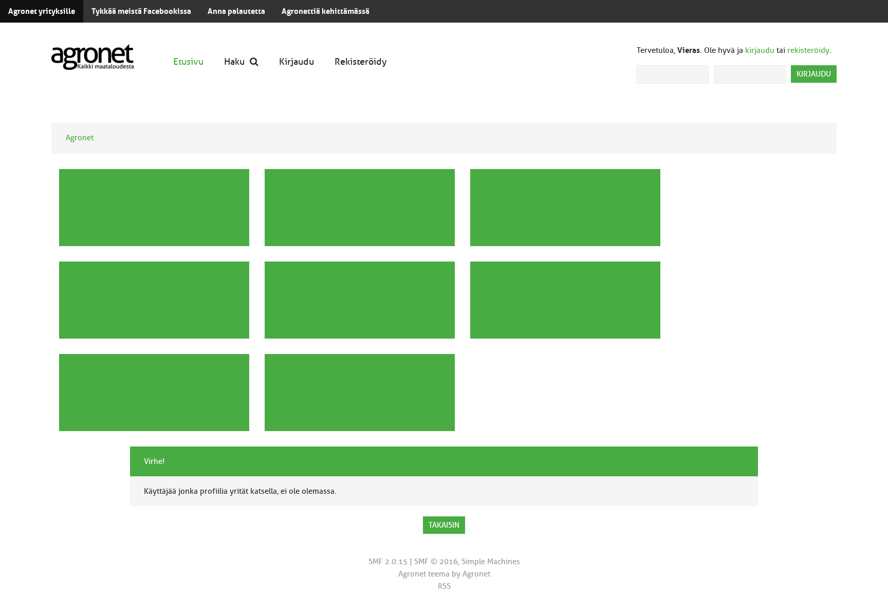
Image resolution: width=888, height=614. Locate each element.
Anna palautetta (236, 11)
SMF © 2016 (436, 561)
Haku (234, 61)
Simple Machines (490, 561)
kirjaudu (759, 50)
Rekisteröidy (361, 61)
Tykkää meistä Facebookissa (141, 11)
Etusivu (188, 61)
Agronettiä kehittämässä (325, 11)
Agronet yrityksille (41, 11)
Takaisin (444, 525)
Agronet (80, 137)
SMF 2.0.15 (388, 561)
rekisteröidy (808, 50)
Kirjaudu (296, 61)
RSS (444, 586)
